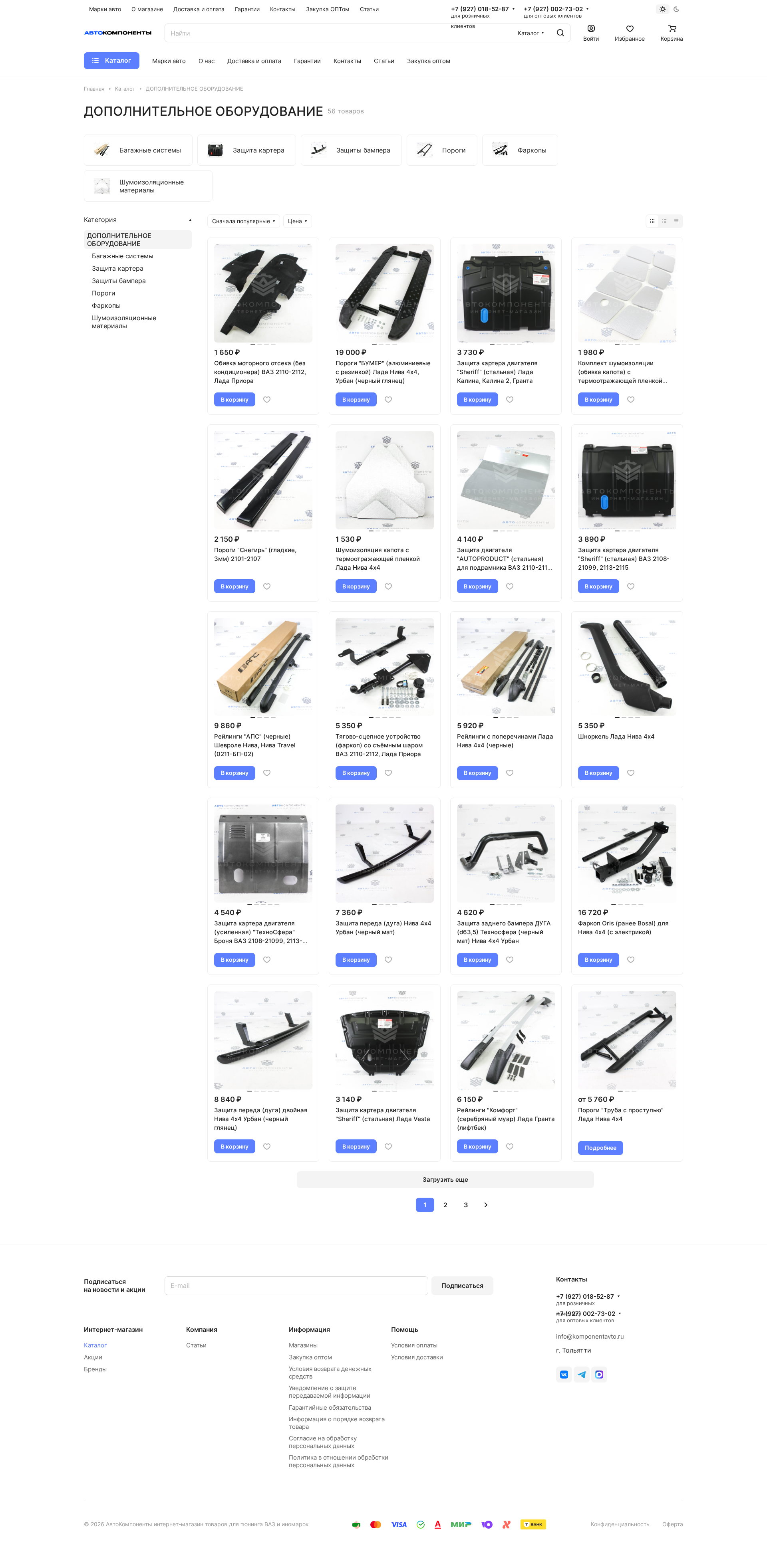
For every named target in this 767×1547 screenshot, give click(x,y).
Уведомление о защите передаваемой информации (329, 1391)
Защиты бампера (119, 281)
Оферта (672, 1524)
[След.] (486, 1205)
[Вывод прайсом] (676, 221)
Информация (309, 1329)
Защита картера (117, 268)
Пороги (103, 293)
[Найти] (560, 33)
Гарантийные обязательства (330, 1407)
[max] (599, 1375)
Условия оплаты (414, 1345)
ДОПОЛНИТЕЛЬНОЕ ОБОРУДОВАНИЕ (119, 240)
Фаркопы (106, 305)
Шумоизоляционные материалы (124, 322)
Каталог (95, 1345)
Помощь (404, 1329)
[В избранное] (266, 399)
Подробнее (600, 1147)
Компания (201, 1329)
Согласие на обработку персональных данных (323, 1442)
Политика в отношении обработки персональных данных (338, 1461)
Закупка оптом (310, 1357)
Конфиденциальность (620, 1524)
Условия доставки (417, 1357)
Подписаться (462, 1285)
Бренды (95, 1369)
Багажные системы (122, 256)
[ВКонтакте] (564, 1375)
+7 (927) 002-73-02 (553, 9)
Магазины (303, 1345)
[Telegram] (582, 1375)
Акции (93, 1357)
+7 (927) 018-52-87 (480, 9)
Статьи (196, 1345)
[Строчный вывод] (664, 221)
